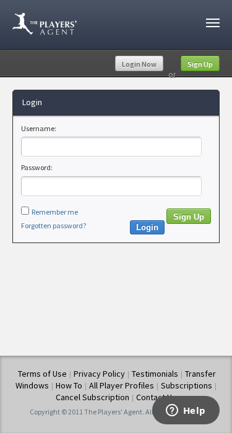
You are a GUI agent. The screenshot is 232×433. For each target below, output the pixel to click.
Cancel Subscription (92, 397)
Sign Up (200, 64)
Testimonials (155, 373)
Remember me (55, 211)
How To (69, 385)
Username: (38, 128)
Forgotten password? (53, 225)
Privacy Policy (99, 373)
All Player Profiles (121, 385)
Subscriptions (186, 385)
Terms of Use (42, 373)
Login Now (139, 64)
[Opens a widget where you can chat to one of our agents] (186, 411)
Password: (37, 167)
